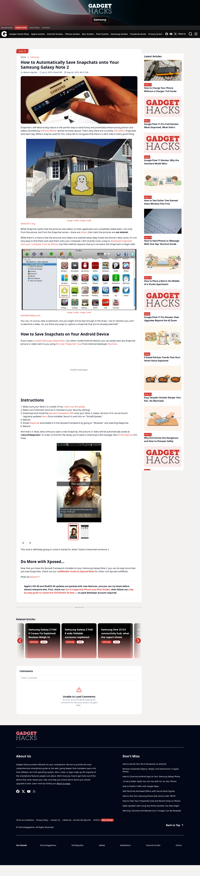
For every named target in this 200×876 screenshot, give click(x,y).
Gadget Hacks (21, 27)
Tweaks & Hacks (138, 34)
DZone (179, 845)
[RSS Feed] (34, 791)
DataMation (125, 845)
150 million (119, 130)
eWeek (102, 845)
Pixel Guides (102, 34)
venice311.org (28, 223)
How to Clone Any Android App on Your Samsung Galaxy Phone (151, 776)
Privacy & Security (157, 34)
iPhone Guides (72, 34)
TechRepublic (77, 845)
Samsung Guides (119, 34)
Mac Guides (88, 34)
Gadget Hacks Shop (19, 34)
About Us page (64, 783)
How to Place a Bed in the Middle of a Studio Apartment (161, 282)
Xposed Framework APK (61, 413)
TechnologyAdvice (48, 845)
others (84, 232)
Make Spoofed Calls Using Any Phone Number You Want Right (151, 805)
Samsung (100, 19)
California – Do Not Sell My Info (76, 820)
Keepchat (34, 422)
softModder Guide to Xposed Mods (75, 571)
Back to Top (173, 825)
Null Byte (46, 27)
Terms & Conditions (25, 820)
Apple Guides (38, 34)
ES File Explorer (125, 434)
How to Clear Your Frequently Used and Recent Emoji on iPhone (151, 801)
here (44, 416)
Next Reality (34, 27)
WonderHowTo (7, 27)
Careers (102, 820)
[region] (79, 181)
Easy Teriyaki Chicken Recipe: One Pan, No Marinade (162, 399)
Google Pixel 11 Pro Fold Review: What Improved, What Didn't (161, 126)
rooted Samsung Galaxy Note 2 (50, 340)
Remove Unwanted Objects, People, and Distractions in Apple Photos (151, 770)
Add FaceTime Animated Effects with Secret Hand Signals (149, 791)
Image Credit (85, 220)
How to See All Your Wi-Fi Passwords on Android (144, 764)
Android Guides (55, 34)
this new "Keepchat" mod (69, 343)
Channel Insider (153, 845)
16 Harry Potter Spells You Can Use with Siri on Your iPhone (149, 781)
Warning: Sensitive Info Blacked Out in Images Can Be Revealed (152, 810)
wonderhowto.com (30, 315)
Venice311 (35, 576)
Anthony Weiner (48, 130)
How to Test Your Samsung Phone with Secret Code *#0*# (149, 796)
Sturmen (112, 343)
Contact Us (55, 820)
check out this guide (74, 406)
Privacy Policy (42, 820)
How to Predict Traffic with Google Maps (141, 786)
